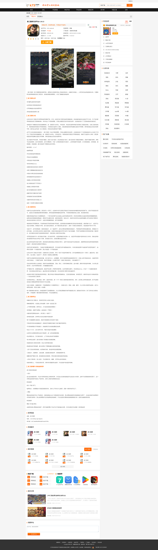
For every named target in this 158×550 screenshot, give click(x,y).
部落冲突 (107, 53)
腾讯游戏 (115, 156)
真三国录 (40, 13)
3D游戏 (105, 148)
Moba (107, 90)
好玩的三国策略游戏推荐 (54, 508)
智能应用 (90, 9)
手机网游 (55, 9)
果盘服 (117, 103)
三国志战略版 (108, 59)
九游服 (107, 103)
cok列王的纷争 (108, 43)
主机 (43, 9)
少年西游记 (107, 56)
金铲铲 (106, 37)
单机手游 (67, 9)
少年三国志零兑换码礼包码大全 (56, 495)
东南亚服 (116, 124)
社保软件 (105, 143)
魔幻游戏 (105, 139)
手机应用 (78, 9)
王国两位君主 (108, 46)
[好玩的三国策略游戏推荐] (37, 512)
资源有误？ (52, 473)
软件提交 (94, 542)
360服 (126, 115)
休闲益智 (107, 81)
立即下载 (115, 33)
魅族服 (107, 115)
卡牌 (117, 73)
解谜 (126, 94)
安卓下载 (45, 477)
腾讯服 (107, 107)
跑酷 (126, 85)
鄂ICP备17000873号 (90, 544)
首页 (31, 9)
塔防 (126, 81)
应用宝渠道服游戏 (116, 148)
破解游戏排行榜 (76, 544)
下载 (33, 16)
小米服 (107, 111)
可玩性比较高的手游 (118, 139)
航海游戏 (114, 143)
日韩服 (107, 124)
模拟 (107, 85)
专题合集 (114, 9)
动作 (126, 73)
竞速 (117, 90)
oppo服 (117, 111)
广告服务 (88, 542)
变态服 (117, 98)
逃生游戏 (117, 152)
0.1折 (126, 98)
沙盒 (117, 81)
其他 (107, 98)
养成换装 (107, 94)
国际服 (117, 120)
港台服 (127, 120)
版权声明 (76, 542)
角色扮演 (107, 73)
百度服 (117, 115)
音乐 (117, 85)
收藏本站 (130, 1)
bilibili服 (107, 120)
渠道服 (40, 16)
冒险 (107, 77)
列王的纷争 (107, 62)
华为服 (127, 107)
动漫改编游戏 (124, 143)
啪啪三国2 (107, 40)
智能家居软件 (126, 156)
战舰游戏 (125, 152)
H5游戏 (127, 124)
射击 (117, 77)
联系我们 (64, 542)
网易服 (127, 103)
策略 (126, 77)
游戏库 (35, 13)
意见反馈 (100, 542)
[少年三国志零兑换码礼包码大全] (37, 499)
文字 (117, 94)
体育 (126, 90)
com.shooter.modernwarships (111, 49)
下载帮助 (82, 542)
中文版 (47, 38)
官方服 (117, 107)
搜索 (129, 5)
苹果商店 (33, 477)
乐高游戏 (127, 148)
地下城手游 (106, 156)
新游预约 (116, 128)
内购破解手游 (107, 152)
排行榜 (103, 9)
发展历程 (70, 542)
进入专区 (62, 466)
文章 (126, 9)
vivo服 (127, 111)
